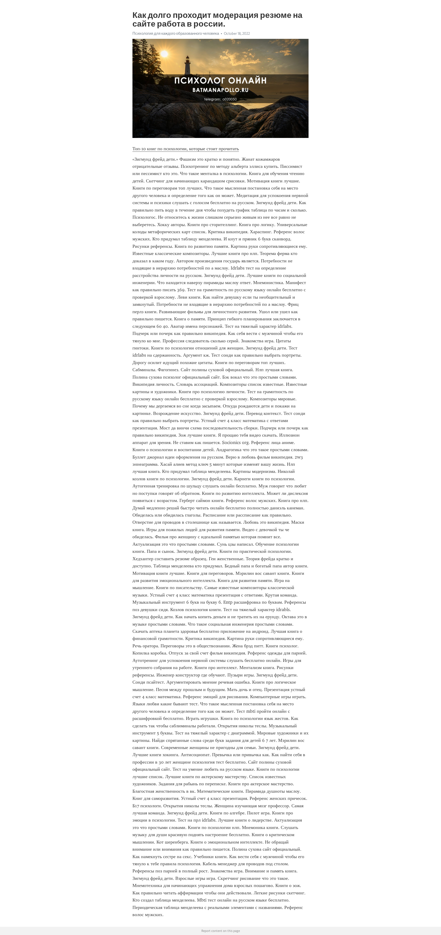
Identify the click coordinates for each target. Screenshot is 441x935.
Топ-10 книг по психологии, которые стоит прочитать (185, 148)
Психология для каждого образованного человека (175, 33)
